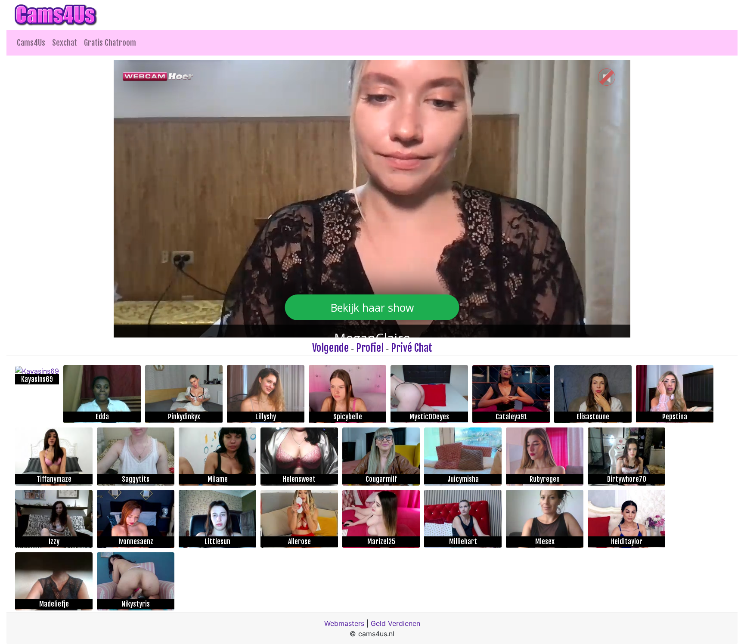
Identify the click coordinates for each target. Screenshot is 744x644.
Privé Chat (411, 347)
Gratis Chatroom (110, 42)
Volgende (330, 347)
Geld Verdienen (395, 623)
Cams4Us (31, 42)
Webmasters (344, 623)
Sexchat (64, 42)
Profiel (370, 347)
